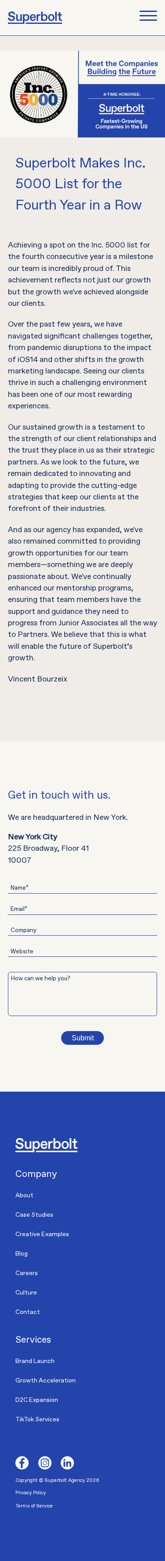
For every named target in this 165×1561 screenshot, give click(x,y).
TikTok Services (37, 1419)
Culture (26, 1293)
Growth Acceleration (45, 1381)
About (24, 1195)
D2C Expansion (36, 1400)
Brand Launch (35, 1361)
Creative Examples (42, 1234)
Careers (26, 1273)
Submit (83, 1038)
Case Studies (34, 1215)
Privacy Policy (30, 1492)
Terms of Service (34, 1506)
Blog (21, 1254)
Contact (27, 1312)
